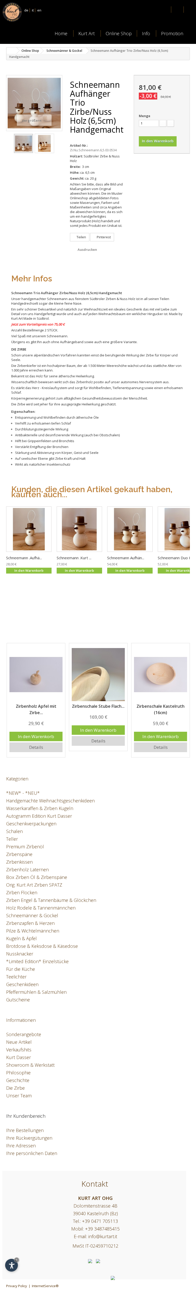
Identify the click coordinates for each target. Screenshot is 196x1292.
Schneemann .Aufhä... (24, 557)
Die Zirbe (15, 1088)
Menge (144, 116)
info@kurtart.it (102, 1236)
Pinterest (103, 237)
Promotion (172, 33)
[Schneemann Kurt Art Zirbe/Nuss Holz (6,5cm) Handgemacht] (79, 529)
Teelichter (16, 977)
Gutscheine (18, 1000)
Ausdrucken (87, 249)
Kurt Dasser (18, 1057)
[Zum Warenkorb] (190, 10)
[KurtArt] (21, 12)
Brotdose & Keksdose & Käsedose (42, 946)
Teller (12, 839)
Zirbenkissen (19, 862)
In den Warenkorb (36, 730)
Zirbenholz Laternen (27, 869)
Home (61, 33)
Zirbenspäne (19, 854)
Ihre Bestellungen (25, 1130)
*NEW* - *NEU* (23, 793)
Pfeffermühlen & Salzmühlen (36, 992)
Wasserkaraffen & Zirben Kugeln (39, 808)
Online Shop (119, 33)
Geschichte (17, 1080)
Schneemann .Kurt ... (74, 557)
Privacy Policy (16, 1286)
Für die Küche (20, 969)
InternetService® (45, 1286)
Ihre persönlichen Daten (31, 1153)
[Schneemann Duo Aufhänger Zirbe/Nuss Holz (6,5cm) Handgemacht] (130, 529)
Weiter (58, 143)
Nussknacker (19, 954)
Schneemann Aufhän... (125, 557)
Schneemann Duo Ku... (177, 557)
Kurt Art (86, 33)
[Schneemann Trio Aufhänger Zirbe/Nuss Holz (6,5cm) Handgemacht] (23, 143)
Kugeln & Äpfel (21, 938)
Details (36, 741)
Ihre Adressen (21, 1145)
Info (146, 33)
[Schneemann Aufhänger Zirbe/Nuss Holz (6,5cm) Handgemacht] (29, 529)
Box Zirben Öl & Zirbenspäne (36, 877)
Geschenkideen (22, 984)
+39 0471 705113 (100, 1221)
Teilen (81, 237)
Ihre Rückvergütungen (29, 1138)
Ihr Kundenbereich (25, 1116)
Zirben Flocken (21, 892)
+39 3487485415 (102, 1229)
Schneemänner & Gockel (32, 915)
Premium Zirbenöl (25, 846)
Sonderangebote (23, 1034)
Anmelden (176, 10)
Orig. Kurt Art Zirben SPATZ (34, 885)
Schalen (14, 831)
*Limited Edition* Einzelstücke (37, 961)
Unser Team (19, 1095)
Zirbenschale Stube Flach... (36, 706)
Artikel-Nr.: (79, 145)
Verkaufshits (18, 1050)
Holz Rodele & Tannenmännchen (41, 908)
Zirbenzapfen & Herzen (30, 923)
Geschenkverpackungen (31, 824)
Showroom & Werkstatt (30, 1065)
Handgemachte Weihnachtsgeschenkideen (50, 801)
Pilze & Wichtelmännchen (32, 931)
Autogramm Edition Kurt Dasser (39, 816)
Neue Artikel (19, 1042)
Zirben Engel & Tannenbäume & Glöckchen (51, 900)
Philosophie (18, 1073)
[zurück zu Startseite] (11, 50)
